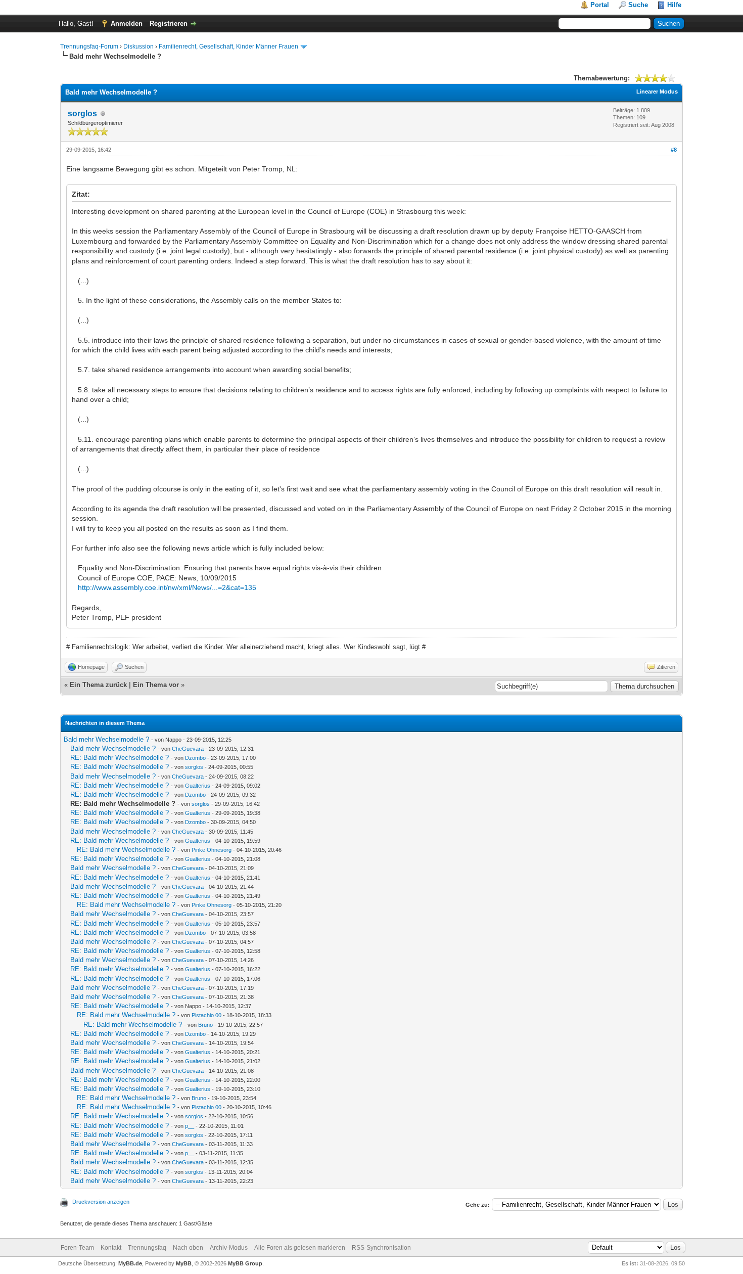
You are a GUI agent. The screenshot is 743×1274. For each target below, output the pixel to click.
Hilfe (674, 5)
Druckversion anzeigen (100, 1202)
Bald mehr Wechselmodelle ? (106, 739)
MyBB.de (130, 1263)
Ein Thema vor (156, 685)
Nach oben (188, 1247)
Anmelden (127, 23)
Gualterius (197, 786)
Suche (638, 5)
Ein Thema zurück (98, 685)
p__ (189, 1126)
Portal (599, 5)
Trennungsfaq (147, 1247)
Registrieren (169, 23)
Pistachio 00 (206, 1015)
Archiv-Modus (229, 1247)
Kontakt (111, 1247)
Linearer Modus (657, 91)
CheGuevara (188, 749)
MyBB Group (245, 1263)
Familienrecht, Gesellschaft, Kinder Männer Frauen (228, 46)
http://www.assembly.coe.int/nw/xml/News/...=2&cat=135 (167, 587)
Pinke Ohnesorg (211, 850)
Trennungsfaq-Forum (89, 46)
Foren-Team (77, 1247)
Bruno (205, 1025)
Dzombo (195, 758)
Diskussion (138, 46)
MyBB (184, 1263)
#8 (674, 150)
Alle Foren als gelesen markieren (299, 1247)
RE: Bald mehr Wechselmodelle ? (119, 757)
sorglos (82, 113)
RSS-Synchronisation (381, 1247)
